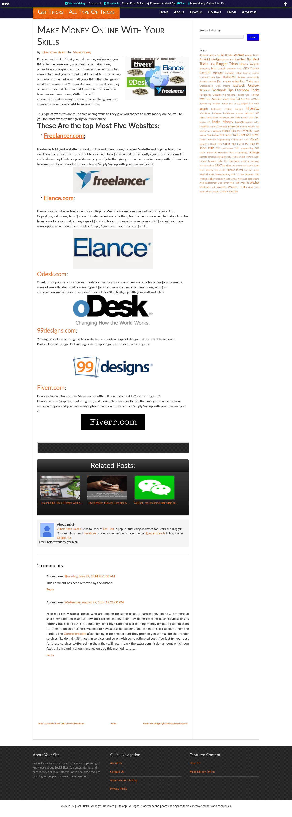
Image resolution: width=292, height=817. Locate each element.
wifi (213, 187)
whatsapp (205, 187)
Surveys (248, 170)
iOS (257, 113)
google (204, 109)
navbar (203, 135)
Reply (50, 589)
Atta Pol (229, 60)
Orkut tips (229, 144)
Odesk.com (51, 274)
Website (245, 183)
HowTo (196, 12)
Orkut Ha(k (216, 144)
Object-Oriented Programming (215, 140)
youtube (233, 191)
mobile (243, 127)
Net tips (245, 135)
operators (204, 144)
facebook (239, 85)
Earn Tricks (246, 81)
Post (231, 153)
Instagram (216, 113)
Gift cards (254, 104)
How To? (195, 763)
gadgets (244, 104)
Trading (203, 179)
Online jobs (237, 140)
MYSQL (247, 131)
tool (233, 174)
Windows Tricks (237, 187)
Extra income (223, 86)
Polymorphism (221, 153)
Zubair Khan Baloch (133, 3)
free (202, 99)
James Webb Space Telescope (214, 118)
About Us (116, 763)
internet (249, 113)
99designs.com (56, 331)
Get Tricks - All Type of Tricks (76, 12)
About (179, 12)
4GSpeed (204, 55)
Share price (231, 166)
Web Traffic (234, 183)
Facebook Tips (222, 90)
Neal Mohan (213, 135)
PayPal (240, 144)
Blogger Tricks (227, 64)
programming (241, 153)
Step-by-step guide (215, 170)
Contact (214, 12)
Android (239, 55)
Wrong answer (213, 192)
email (256, 82)
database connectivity (248, 77)
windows (222, 187)
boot (213, 68)
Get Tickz (108, 529)
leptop (203, 122)
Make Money (82, 52)
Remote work (238, 157)
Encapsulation (206, 86)
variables (218, 179)
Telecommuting (222, 174)
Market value (252, 122)
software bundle (245, 166)
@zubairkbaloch (155, 533)
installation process (233, 113)
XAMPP (224, 192)
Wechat (254, 182)
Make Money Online (202, 3)
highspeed (216, 109)
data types (216, 77)
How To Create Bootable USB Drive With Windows (61, 724)
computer (218, 73)
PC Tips (250, 144)
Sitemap (122, 806)
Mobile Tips (229, 131)
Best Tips (246, 59)
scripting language (250, 161)
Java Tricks (235, 118)
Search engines (207, 166)
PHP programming (243, 148)
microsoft (233, 126)
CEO (246, 68)
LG (209, 122)
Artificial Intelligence (212, 59)
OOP (246, 140)
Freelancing (205, 104)
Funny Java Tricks (231, 104)
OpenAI (254, 139)
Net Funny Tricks (230, 135)
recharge (254, 152)
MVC (239, 131)
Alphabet (229, 55)
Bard (237, 60)
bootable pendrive (227, 69)
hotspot (239, 109)
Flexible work (243, 95)
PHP (211, 148)
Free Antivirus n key (217, 99)
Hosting (228, 109)
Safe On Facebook (229, 161)
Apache (248, 55)
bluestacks (205, 69)
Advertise (249, 12)
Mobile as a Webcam (210, 131)
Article (256, 55)
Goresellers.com (75, 633)
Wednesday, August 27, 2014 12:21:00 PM (94, 602)
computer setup (233, 73)
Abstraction (214, 55)
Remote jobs (225, 157)
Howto (252, 108)
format (255, 95)
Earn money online (228, 81)
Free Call (235, 99)
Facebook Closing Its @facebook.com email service (165, 724)
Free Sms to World (250, 99)
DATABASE (229, 77)
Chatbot (254, 68)
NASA (256, 131)
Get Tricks (83, 806)
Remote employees (209, 157)
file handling (229, 95)
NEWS (255, 135)
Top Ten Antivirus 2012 (247, 174)
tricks (210, 179)
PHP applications (224, 148)
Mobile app (253, 127)
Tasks (211, 174)
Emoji (231, 12)
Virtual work (237, 179)
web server (223, 183)
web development (208, 183)
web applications (251, 179)
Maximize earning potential (213, 127)
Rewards (212, 161)
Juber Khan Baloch (54, 52)
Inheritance (205, 113)
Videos (226, 179)
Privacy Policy (118, 789)
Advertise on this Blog (123, 780)
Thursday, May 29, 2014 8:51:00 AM (89, 576)
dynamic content (208, 82)
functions (216, 104)
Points (210, 153)
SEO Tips (220, 165)
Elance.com (58, 198)
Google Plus (64, 538)
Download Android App (162, 3)
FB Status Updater (211, 95)
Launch (244, 118)
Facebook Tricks (247, 90)
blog (212, 64)
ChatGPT (205, 73)
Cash (239, 69)
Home (163, 12)
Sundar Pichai (235, 170)
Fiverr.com (51, 388)
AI (222, 55)
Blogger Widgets (249, 64)
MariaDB (239, 122)
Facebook (90, 533)
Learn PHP (254, 118)
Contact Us (95, 3)
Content (247, 73)
